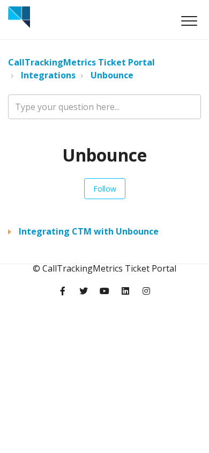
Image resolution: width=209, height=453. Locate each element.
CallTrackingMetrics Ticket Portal (81, 62)
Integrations (48, 75)
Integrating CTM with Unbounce (89, 231)
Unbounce (112, 75)
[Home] (19, 17)
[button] (189, 21)
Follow (104, 189)
